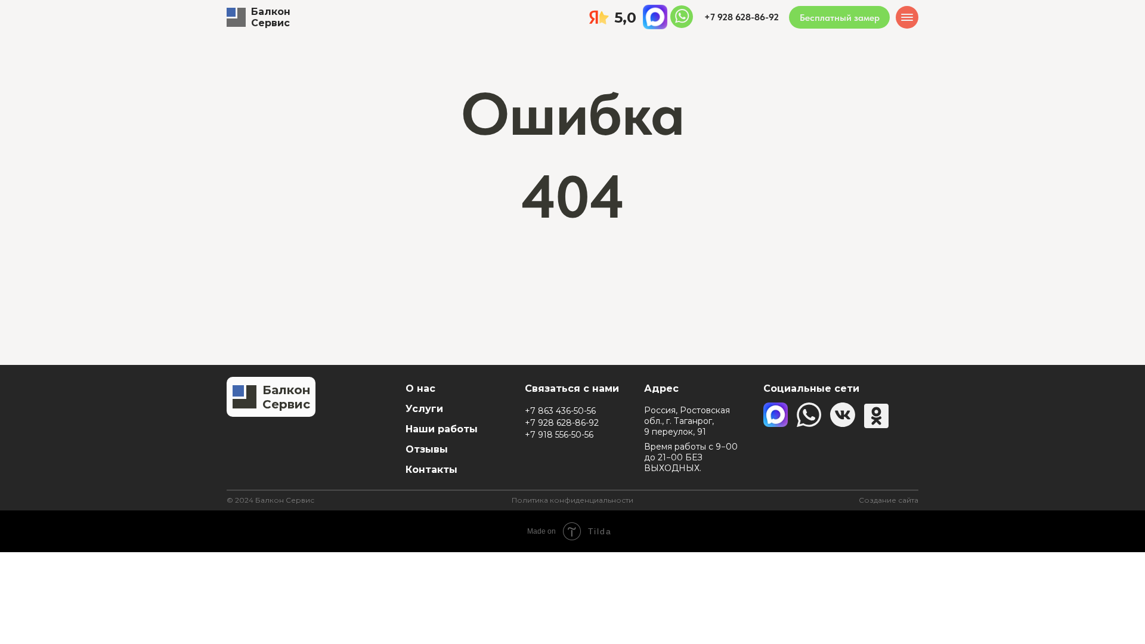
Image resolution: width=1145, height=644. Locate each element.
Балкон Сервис (270, 17)
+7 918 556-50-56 (559, 434)
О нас (420, 388)
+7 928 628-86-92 (562, 422)
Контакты (431, 469)
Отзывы (427, 449)
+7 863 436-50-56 (560, 410)
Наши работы (442, 429)
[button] (839, 17)
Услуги (424, 408)
